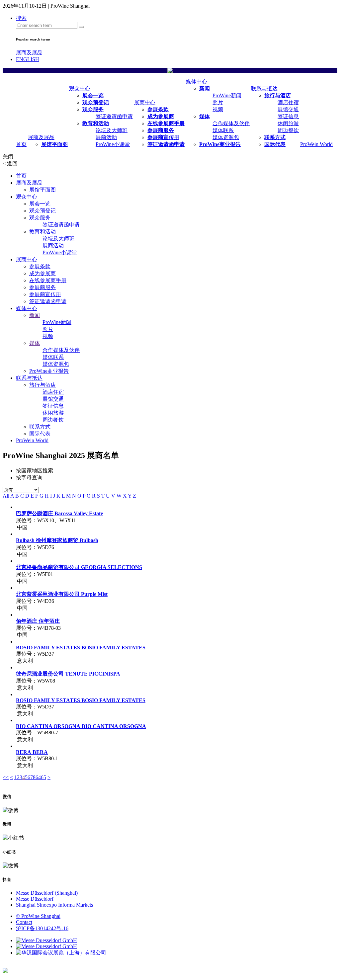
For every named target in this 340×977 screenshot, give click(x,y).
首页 (21, 144)
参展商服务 (160, 130)
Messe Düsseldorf (34, 899)
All (6, 496)
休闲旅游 (288, 123)
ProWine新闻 (226, 95)
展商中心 (144, 102)
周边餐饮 (288, 130)
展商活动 (106, 137)
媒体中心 (196, 81)
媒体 (204, 116)
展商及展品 (29, 52)
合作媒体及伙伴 (231, 123)
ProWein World (316, 144)
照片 (217, 102)
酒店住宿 (288, 102)
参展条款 (158, 109)
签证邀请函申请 (114, 116)
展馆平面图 (54, 144)
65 (43, 777)
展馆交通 (288, 109)
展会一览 (93, 95)
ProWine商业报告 (220, 144)
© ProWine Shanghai (38, 916)
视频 (217, 109)
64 (38, 777)
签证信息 (288, 116)
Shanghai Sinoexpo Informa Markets (54, 905)
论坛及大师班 (112, 130)
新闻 (204, 88)
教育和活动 (95, 123)
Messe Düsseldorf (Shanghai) (47, 893)
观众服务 (93, 109)
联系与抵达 (264, 88)
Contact (24, 922)
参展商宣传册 (163, 137)
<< (6, 777)
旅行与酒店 (277, 95)
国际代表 (275, 144)
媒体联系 (223, 130)
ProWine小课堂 (113, 144)
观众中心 (79, 88)
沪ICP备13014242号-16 (42, 928)
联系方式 (275, 137)
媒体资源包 (225, 137)
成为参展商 (160, 116)
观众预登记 (95, 102)
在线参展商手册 (166, 123)
